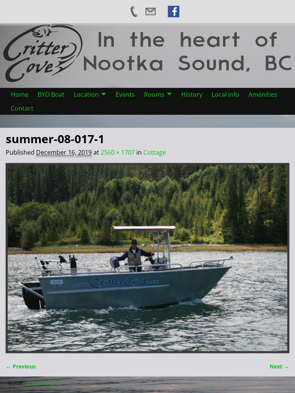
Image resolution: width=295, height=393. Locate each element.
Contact (22, 108)
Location (86, 94)
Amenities (263, 94)
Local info (225, 94)
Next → (279, 366)
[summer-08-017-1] (147, 258)
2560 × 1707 (118, 152)
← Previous (21, 366)
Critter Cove (40, 383)
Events (125, 94)
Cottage (154, 152)
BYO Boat (51, 94)
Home (19, 94)
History (191, 94)
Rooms (154, 94)
